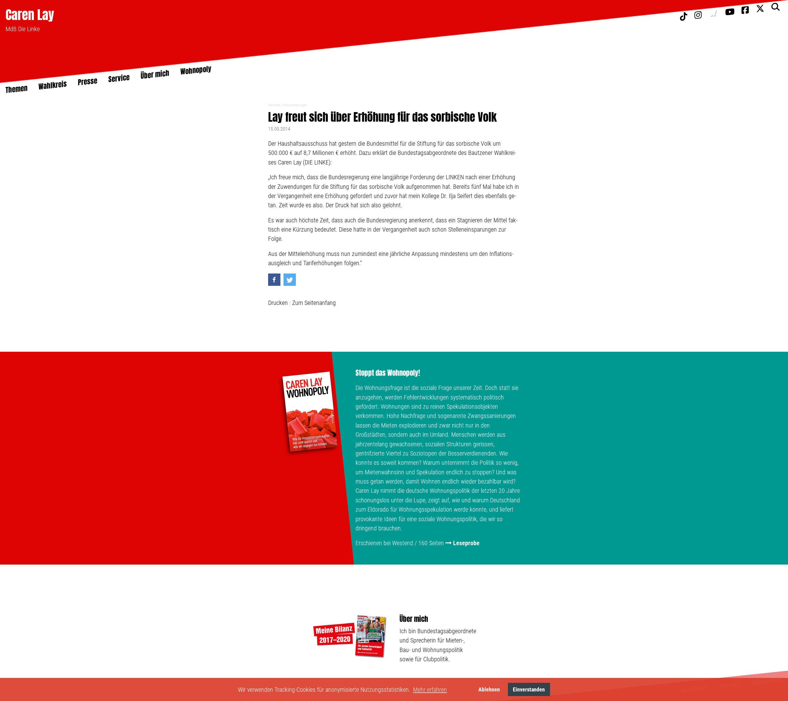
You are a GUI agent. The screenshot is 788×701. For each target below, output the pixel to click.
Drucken (278, 302)
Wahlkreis (274, 105)
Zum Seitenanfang (314, 302)
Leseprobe (466, 543)
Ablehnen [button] (489, 689)
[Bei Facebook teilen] (274, 280)
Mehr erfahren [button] (430, 689)
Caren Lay (30, 14)
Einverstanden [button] (529, 689)
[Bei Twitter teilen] (289, 280)
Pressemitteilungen (295, 105)
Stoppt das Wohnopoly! (388, 373)
